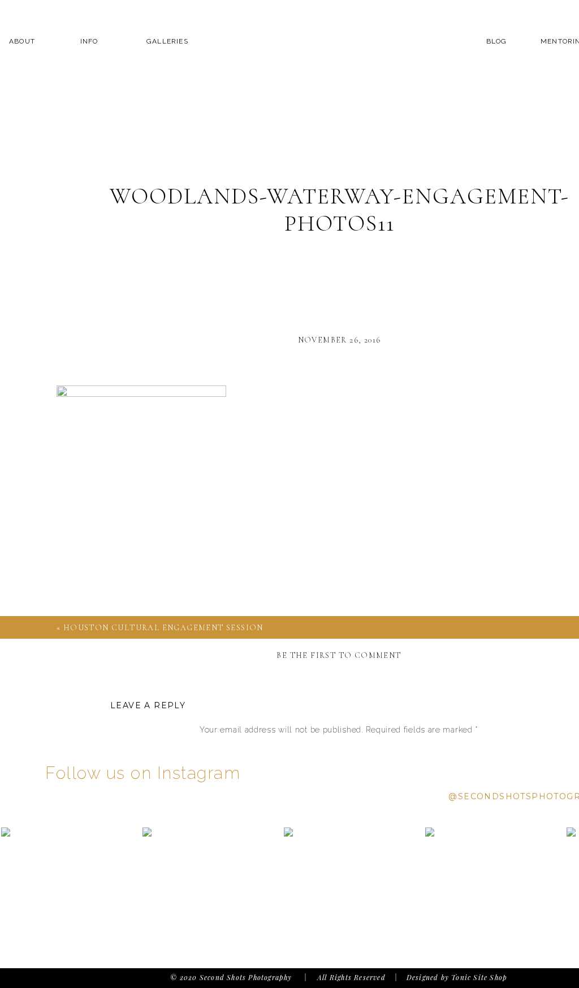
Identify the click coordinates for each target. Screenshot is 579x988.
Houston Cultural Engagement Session (163, 627)
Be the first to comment (338, 655)
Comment (339, 751)
